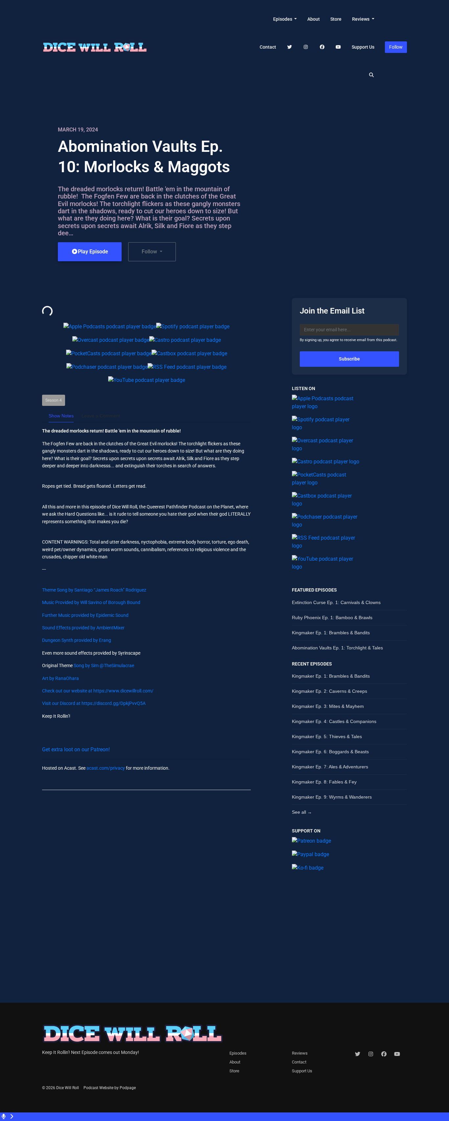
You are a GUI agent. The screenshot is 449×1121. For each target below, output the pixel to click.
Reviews (361, 19)
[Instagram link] (306, 47)
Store (336, 19)
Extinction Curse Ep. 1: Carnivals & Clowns (336, 602)
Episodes (283, 19)
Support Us (363, 47)
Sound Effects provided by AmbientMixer (83, 627)
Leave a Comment (101, 415)
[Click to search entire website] (372, 75)
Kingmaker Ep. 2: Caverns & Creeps (329, 691)
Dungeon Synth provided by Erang (76, 640)
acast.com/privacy (105, 768)
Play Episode (93, 251)
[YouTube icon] (397, 1054)
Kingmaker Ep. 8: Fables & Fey (324, 781)
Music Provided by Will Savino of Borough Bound (91, 602)
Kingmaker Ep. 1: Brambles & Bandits (331, 632)
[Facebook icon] (384, 1054)
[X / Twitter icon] (357, 1054)
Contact (268, 47)
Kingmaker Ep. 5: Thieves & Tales (327, 736)
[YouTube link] (338, 47)
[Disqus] (146, 880)
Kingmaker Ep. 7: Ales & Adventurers (330, 766)
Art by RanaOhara (60, 678)
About (313, 19)
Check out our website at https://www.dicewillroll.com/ (98, 690)
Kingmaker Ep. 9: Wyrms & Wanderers (332, 797)
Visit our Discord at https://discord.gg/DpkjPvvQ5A (94, 703)
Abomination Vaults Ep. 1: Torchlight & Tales (337, 647)
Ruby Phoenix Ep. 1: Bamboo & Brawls (332, 617)
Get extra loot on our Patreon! (76, 749)
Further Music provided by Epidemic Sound (85, 615)
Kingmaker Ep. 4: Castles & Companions (334, 721)
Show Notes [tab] (61, 415)
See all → (302, 812)
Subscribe (349, 359)
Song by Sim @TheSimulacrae (103, 665)
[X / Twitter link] (289, 47)
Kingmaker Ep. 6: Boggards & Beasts (330, 751)
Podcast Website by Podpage (109, 1088)
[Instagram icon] (370, 1054)
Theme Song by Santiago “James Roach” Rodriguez (94, 590)
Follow (396, 47)
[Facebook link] (322, 47)
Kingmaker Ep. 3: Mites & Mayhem (328, 706)
